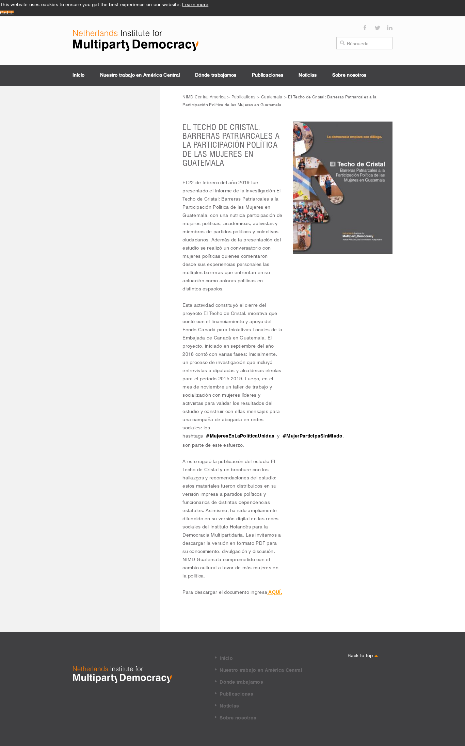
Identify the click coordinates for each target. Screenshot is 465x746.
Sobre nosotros (349, 75)
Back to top (361, 654)
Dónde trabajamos (215, 75)
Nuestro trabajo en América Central (140, 75)
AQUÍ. (274, 592)
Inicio (79, 75)
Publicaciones (268, 75)
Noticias (308, 75)
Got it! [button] (7, 12)
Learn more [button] (195, 3)
